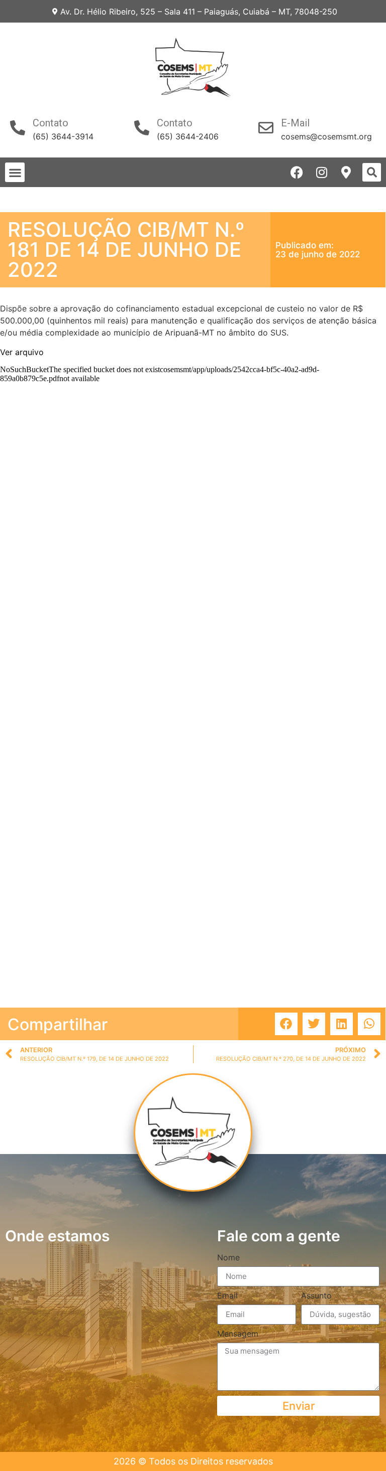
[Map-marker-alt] (346, 172)
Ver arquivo (22, 352)
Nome (228, 1257)
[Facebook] (297, 172)
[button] (15, 172)
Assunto (316, 1295)
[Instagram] (321, 172)
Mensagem (237, 1334)
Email (227, 1295)
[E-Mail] (265, 127)
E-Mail (295, 123)
